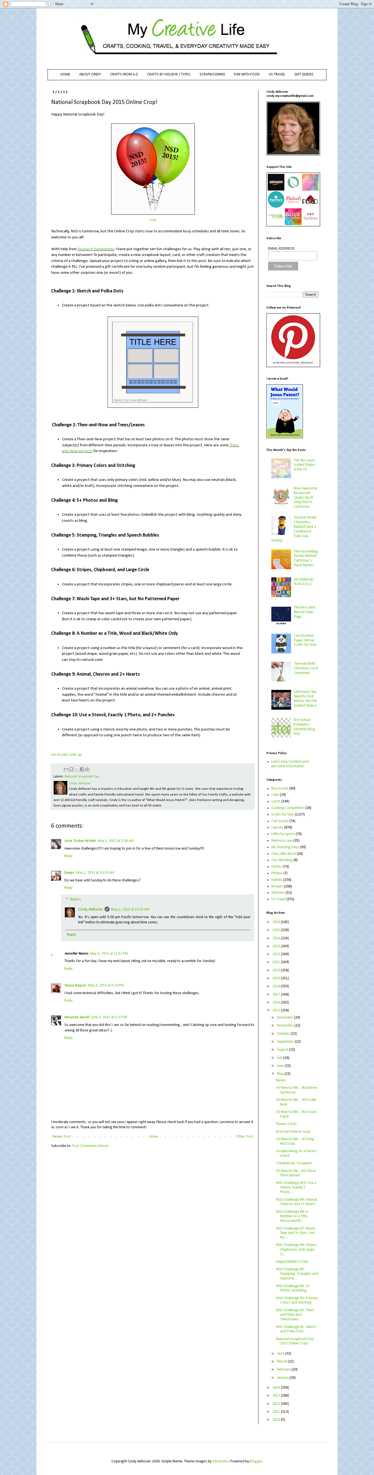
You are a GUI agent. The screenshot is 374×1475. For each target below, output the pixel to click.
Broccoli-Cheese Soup (293, 1132)
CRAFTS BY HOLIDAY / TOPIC (169, 74)
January (283, 1378)
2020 (276, 970)
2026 (276, 922)
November (285, 1025)
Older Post (244, 1137)
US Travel (278, 899)
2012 (276, 1404)
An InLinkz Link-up (66, 754)
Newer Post (62, 1137)
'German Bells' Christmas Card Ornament (306, 668)
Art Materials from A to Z (304, 581)
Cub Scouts (280, 821)
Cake (275, 795)
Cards (276, 801)
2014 (276, 1388)
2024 (276, 938)
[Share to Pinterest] (87, 769)
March (282, 1362)
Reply (68, 856)
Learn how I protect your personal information (290, 764)
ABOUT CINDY (90, 74)
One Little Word (283, 854)
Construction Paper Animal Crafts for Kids (305, 640)
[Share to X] (76, 769)
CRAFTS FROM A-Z (124, 74)
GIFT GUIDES (303, 74)
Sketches (278, 893)
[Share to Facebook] (82, 769)
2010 (276, 1420)
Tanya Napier (75, 985)
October (284, 1034)
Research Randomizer (95, 249)
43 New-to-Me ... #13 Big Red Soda (295, 1141)
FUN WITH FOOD (247, 74)
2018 (276, 986)
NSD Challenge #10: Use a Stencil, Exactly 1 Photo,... (296, 1187)
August (283, 1050)
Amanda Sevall (77, 1017)
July (280, 1058)
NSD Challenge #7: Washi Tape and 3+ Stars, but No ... (295, 1233)
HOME (65, 74)
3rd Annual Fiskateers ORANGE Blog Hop (304, 727)
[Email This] (66, 769)
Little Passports (283, 834)
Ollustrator (220, 1461)
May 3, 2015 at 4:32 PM (106, 985)
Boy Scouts (280, 788)
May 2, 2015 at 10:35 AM (130, 909)
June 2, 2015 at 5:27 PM (109, 1017)
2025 (276, 930)
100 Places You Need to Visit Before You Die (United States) (305, 699)
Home (153, 1137)
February (284, 1369)
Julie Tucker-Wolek (80, 841)
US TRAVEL (277, 74)
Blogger (256, 1461)
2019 (276, 978)
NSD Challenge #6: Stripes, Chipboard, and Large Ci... (297, 1249)
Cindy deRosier (90, 909)
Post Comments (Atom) (90, 1146)
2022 (276, 954)
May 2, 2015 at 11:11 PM (109, 954)
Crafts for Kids (282, 815)
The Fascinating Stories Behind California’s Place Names (306, 558)
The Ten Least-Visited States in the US (305, 465)
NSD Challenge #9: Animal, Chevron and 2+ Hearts (297, 1202)
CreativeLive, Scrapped (294, 1163)
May (280, 1074)
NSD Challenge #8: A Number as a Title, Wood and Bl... (292, 1216)
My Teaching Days (285, 847)
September (286, 1042)
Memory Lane (282, 841)
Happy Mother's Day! (292, 1262)
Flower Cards (286, 1124)
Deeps (69, 873)
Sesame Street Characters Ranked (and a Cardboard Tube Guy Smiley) (294, 529)
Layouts (277, 827)
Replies (75, 899)
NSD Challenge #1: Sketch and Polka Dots (296, 1329)
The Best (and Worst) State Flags (304, 612)
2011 (276, 1412)
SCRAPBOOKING (212, 74)
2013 (276, 1396)
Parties (276, 867)
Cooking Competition (287, 808)
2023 (276, 946)
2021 (276, 962)
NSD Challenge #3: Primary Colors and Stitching (297, 1300)
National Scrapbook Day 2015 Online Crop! (294, 1341)
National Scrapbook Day (82, 776)
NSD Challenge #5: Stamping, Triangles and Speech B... (297, 1274)
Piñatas (277, 873)
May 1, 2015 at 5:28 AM (115, 841)
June (281, 1066)
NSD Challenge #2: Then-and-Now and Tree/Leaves (295, 1315)
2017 (276, 994)
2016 (276, 1002)
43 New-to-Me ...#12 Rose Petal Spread (296, 1173)
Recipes (277, 886)
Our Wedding (282, 860)
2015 (276, 1010)
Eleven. (281, 1080)
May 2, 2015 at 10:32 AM (95, 873)
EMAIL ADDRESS (281, 248)
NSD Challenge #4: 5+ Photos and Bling (293, 1288)
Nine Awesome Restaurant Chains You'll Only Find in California (305, 497)
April (281, 1354)
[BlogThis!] (71, 769)
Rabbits (277, 880)
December (285, 1018)
